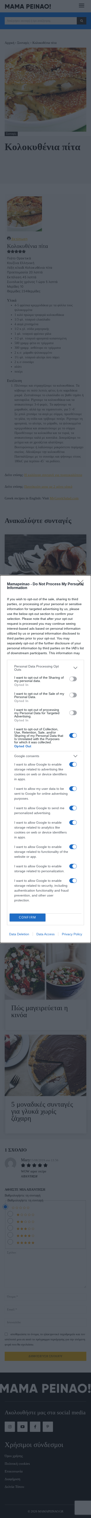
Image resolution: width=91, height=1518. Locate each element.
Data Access (45, 934)
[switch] (73, 679)
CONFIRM (27, 917)
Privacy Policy (72, 934)
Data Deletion (19, 934)
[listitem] (45, 668)
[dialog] (45, 759)
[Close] (81, 584)
